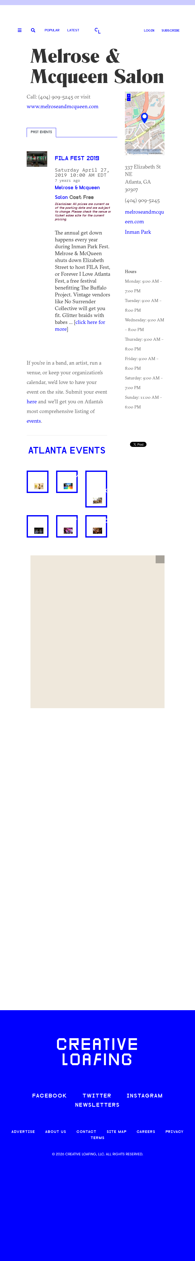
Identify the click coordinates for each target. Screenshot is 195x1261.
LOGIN (149, 30)
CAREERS (146, 1132)
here (32, 401)
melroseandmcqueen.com (144, 216)
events (34, 420)
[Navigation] (17, 30)
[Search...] (33, 30)
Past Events (41, 132)
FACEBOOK (49, 1096)
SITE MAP (116, 1132)
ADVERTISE (23, 1132)
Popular (52, 30)
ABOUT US (55, 1132)
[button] (160, 559)
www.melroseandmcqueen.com (63, 106)
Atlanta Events (67, 451)
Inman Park (138, 231)
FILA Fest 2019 (77, 159)
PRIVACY (175, 1132)
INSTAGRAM (145, 1096)
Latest (73, 30)
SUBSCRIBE (170, 30)
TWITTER (97, 1096)
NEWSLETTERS (97, 1105)
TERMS (98, 1138)
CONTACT (86, 1132)
